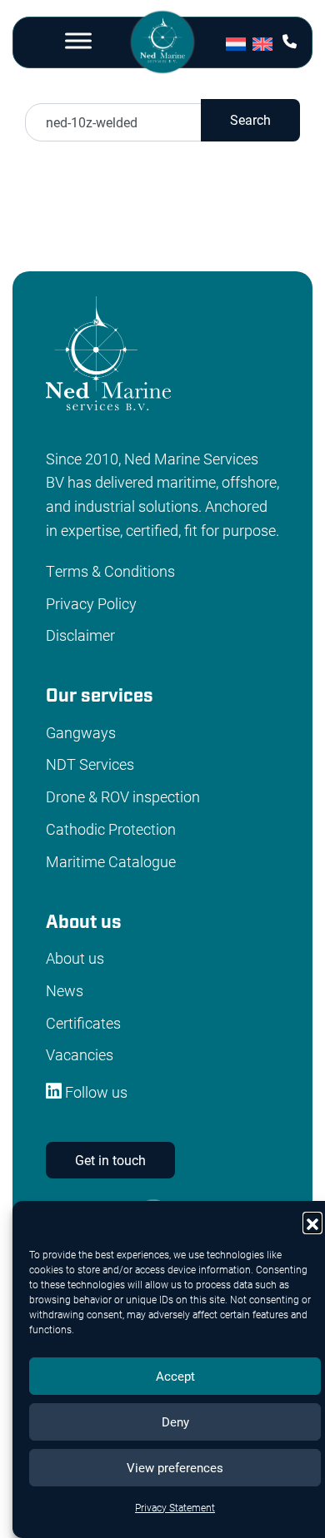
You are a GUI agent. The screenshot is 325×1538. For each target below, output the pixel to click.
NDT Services (90, 764)
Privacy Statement (175, 1507)
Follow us (95, 1092)
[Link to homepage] (162, 44)
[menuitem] (239, 43)
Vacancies (79, 1054)
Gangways (81, 732)
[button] (312, 1221)
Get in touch (110, 1159)
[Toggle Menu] (78, 40)
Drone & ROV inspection (123, 796)
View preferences (175, 1467)
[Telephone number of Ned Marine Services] (289, 41)
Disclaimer (80, 635)
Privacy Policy (91, 603)
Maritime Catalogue (111, 861)
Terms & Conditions (110, 571)
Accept (175, 1375)
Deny (175, 1421)
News (64, 990)
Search (250, 119)
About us (75, 958)
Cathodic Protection (111, 829)
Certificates (83, 1023)
